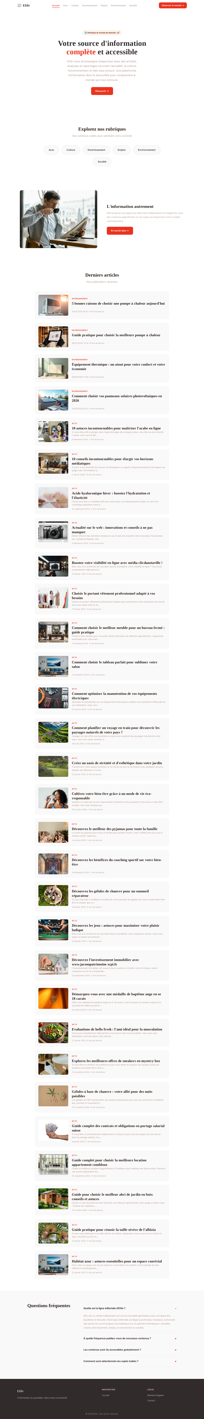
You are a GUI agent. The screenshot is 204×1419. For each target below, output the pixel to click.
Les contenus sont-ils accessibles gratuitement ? (112, 1349)
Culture (75, 5)
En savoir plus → (120, 230)
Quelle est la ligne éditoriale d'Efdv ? (104, 1308)
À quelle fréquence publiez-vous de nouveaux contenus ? (117, 1338)
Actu (65, 5)
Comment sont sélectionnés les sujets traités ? (110, 1361)
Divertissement (89, 5)
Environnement (118, 5)
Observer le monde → (173, 5)
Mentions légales (155, 1395)
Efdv (23, 5)
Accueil (56, 5)
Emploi (104, 5)
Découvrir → (102, 91)
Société (133, 5)
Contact (151, 1400)
